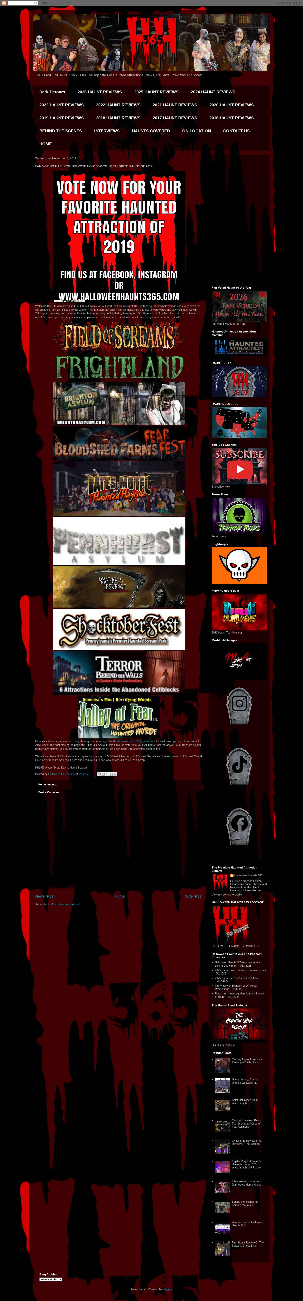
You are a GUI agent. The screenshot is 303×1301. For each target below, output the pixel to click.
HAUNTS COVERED (151, 131)
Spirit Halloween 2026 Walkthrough (245, 1101)
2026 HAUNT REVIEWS (100, 92)
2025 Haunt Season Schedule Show (236, 978)
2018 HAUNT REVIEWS (118, 118)
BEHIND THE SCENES (60, 131)
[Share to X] (107, 774)
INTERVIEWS (107, 131)
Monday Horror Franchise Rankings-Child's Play (247, 1061)
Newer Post (44, 896)
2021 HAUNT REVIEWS (175, 105)
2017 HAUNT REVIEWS (175, 118)
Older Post (193, 896)
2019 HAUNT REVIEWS (61, 118)
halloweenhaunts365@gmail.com (135, 741)
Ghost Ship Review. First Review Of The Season (247, 1142)
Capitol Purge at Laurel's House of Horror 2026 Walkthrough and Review (246, 1164)
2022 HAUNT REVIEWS (118, 105)
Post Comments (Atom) (66, 904)
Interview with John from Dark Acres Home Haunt (246, 1183)
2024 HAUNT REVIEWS (213, 92)
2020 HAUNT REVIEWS (231, 105)
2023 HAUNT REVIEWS (61, 105)
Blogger (167, 1289)
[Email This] (99, 774)
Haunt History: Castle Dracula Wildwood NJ (244, 1081)
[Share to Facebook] (111, 774)
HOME (45, 144)
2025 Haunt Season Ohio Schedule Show (239, 970)
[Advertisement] (239, 219)
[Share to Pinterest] (115, 774)
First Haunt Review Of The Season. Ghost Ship (248, 1244)
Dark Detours (52, 92)
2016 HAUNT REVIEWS (231, 118)
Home (120, 896)
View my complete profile (227, 894)
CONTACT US (236, 131)
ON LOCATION (196, 131)
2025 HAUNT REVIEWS (156, 92)
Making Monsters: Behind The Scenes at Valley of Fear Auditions (247, 1123)
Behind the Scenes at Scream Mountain (245, 1203)
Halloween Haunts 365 (248, 875)
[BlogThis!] (103, 774)
